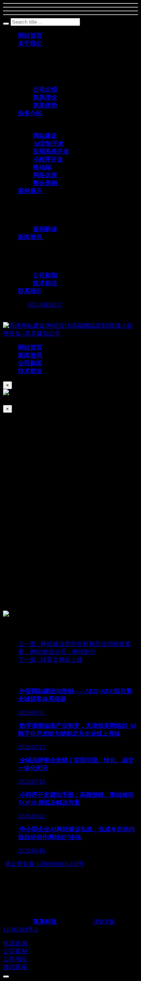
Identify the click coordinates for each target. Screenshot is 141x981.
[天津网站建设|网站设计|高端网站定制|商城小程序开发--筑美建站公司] (70, 333)
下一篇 (50, 659)
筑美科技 (45, 921)
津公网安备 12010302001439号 (44, 864)
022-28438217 (44, 304)
